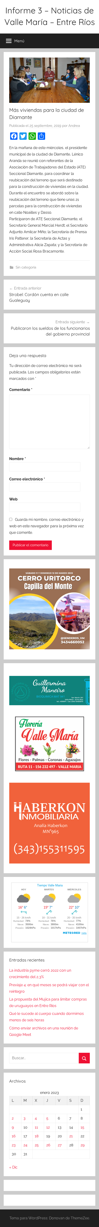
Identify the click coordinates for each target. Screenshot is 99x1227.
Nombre (17, 459)
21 (71, 1136)
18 (36, 1136)
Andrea (74, 126)
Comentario (20, 390)
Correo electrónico (27, 479)
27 (60, 1145)
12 (48, 1127)
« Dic (13, 1167)
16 (14, 1136)
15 (82, 1127)
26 (48, 1145)
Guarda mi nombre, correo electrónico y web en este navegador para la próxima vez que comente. (46, 526)
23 (14, 1145)
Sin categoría (26, 267)
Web (13, 499)
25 (37, 1145)
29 (82, 1145)
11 (36, 1127)
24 (25, 1145)
